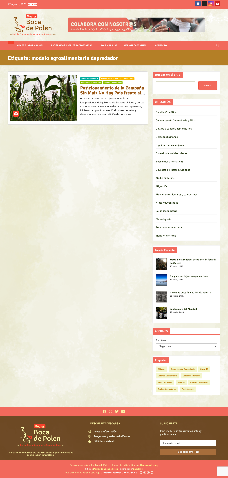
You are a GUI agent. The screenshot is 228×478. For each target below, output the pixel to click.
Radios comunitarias (167, 389)
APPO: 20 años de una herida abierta (190, 292)
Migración (162, 186)
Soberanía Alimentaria (91, 82)
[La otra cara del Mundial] (161, 313)
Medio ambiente (165, 178)
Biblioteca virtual (135, 45)
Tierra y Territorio (113, 82)
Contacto (161, 45)
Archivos (161, 340)
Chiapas (161, 369)
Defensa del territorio (167, 376)
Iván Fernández (120, 99)
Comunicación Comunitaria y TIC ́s (175, 120)
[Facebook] (104, 411)
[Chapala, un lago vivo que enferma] (161, 280)
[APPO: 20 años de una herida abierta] (161, 297)
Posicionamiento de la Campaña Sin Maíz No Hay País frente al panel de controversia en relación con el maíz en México (112, 95)
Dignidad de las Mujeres (170, 145)
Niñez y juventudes (167, 202)
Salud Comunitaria (166, 211)
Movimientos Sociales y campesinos (117, 79)
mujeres (181, 382)
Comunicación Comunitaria (183, 369)
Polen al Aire (109, 45)
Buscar (207, 85)
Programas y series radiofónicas (72, 45)
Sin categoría (163, 219)
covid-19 (204, 369)
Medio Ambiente (165, 382)
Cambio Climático (166, 112)
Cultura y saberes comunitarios (174, 128)
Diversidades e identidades (171, 153)
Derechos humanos (89, 79)
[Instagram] (110, 411)
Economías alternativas (169, 161)
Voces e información (30, 45)
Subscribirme (186, 452)
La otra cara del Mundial (183, 309)
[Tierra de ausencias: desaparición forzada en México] (161, 264)
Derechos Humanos (191, 376)
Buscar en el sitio (167, 74)
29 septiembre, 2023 (95, 99)
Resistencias (188, 389)
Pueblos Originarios (199, 382)
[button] (217, 45)
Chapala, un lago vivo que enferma (189, 276)
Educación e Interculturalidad (173, 169)
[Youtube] (123, 411)
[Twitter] (116, 411)
